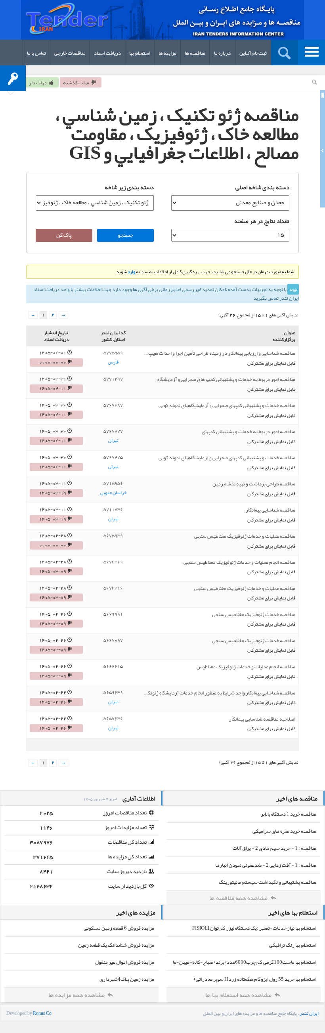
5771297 (113, 378)
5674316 (113, 588)
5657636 (113, 718)
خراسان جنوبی (113, 493)
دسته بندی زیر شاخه (129, 187)
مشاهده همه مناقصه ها (239, 898)
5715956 (113, 483)
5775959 (113, 352)
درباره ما (222, 53)
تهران (113, 440)
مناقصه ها (195, 53)
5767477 (113, 431)
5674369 (113, 561)
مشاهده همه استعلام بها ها (239, 995)
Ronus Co (42, 1013)
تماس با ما (36, 53)
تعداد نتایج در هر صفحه (261, 221)
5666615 (113, 666)
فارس (113, 362)
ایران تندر (309, 1013)
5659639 (113, 692)
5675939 (113, 535)
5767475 (113, 457)
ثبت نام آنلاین (253, 53)
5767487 (113, 405)
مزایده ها (167, 53)
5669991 (113, 614)
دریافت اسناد (107, 53)
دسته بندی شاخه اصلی (262, 187)
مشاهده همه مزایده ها (77, 995)
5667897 (113, 640)
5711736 (113, 509)
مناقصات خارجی (70, 53)
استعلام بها (139, 53)
